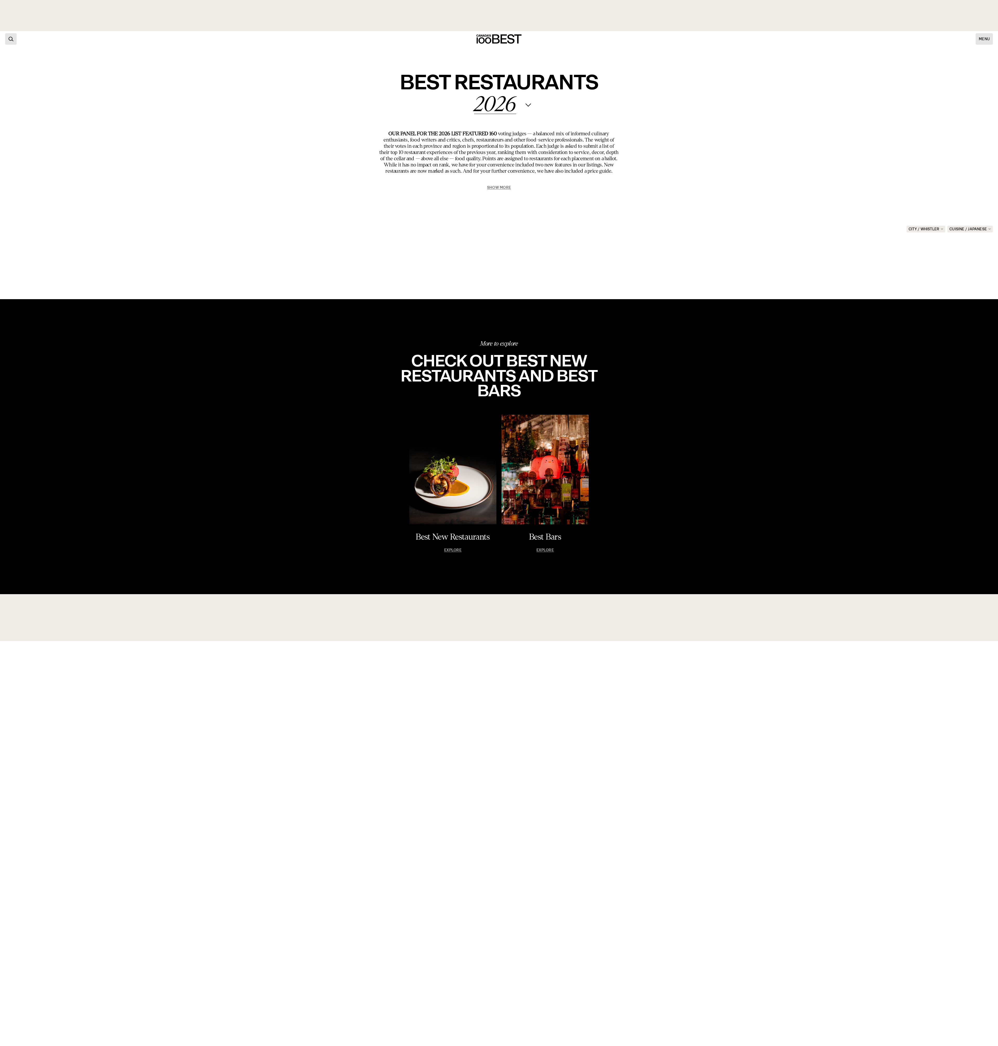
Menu (984, 39)
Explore (452, 550)
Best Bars (545, 537)
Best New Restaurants (453, 537)
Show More (499, 188)
